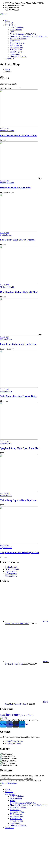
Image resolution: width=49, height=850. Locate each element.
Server (12, 32)
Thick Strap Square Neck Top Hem (18, 500)
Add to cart (4, 128)
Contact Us (9, 59)
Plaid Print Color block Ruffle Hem (18, 344)
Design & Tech (6, 235)
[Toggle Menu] (1, 785)
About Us (9, 23)
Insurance (13, 715)
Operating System (17, 43)
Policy (25, 715)
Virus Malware (16, 50)
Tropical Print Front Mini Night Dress (19, 552)
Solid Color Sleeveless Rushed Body (18, 396)
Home (7, 20)
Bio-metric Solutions (18, 38)
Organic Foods (6, 548)
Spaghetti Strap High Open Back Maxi (20, 448)
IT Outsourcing (16, 45)
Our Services (10, 25)
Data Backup (15, 41)
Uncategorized (11, 574)
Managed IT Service (18, 56)
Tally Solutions (16, 29)
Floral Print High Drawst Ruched (17, 239)
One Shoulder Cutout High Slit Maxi (19, 292)
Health (2, 715)
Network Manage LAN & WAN (23, 34)
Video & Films (6, 339)
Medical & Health (7, 131)
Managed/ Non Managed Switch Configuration (28, 36)
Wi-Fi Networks (16, 52)
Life (22, 715)
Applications (15, 54)
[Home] (3, 14)
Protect (30, 715)
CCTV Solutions (16, 27)
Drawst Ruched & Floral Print (15, 187)
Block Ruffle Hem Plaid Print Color (18, 135)
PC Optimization (16, 47)
